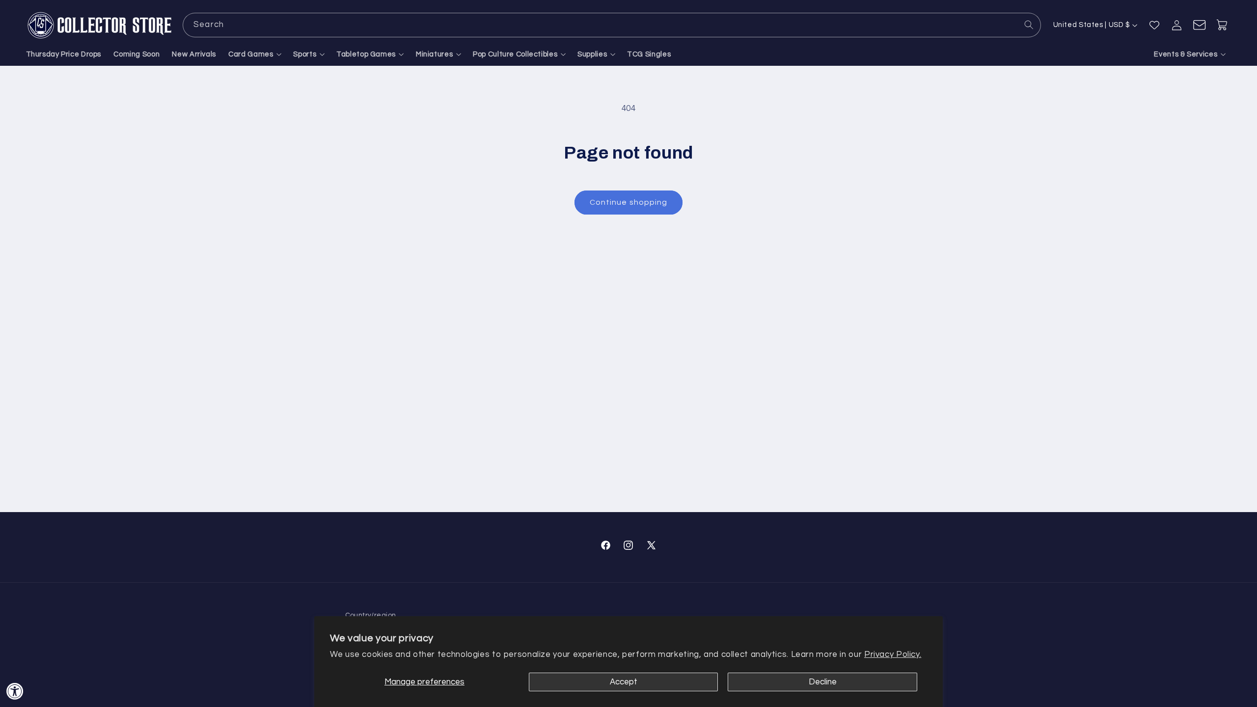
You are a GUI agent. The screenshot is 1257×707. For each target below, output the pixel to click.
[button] (254, 55)
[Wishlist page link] (1154, 25)
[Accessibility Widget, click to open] (15, 691)
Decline (823, 682)
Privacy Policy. (892, 654)
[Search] (1029, 24)
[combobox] (611, 24)
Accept (623, 682)
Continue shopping (628, 202)
